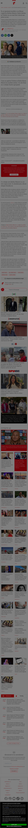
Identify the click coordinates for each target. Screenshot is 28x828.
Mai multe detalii (7, 807)
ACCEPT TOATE (14, 824)
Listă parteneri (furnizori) (5, 822)
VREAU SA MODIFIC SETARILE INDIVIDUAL (13, 826)
